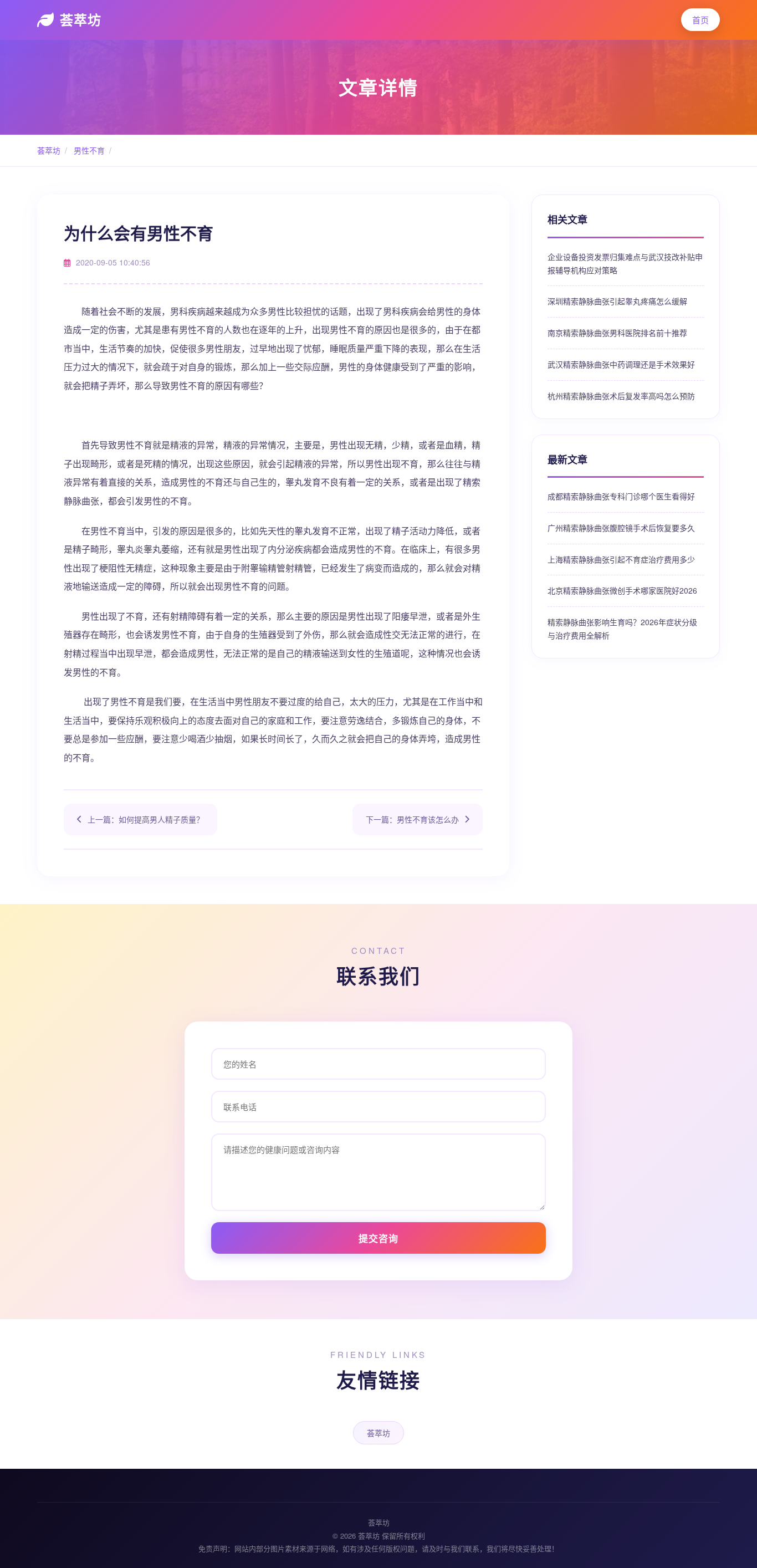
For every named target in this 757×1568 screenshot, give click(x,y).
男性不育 (88, 150)
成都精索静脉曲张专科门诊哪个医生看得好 (621, 496)
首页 (700, 19)
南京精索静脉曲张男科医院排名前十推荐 (617, 332)
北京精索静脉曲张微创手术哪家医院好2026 (622, 590)
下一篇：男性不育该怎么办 (412, 819)
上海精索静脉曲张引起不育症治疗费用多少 (621, 559)
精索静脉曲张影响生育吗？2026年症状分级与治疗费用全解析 (622, 628)
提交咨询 (378, 1238)
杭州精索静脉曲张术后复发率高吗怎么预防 (621, 395)
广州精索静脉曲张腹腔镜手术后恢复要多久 (621, 527)
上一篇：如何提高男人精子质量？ (146, 819)
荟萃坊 (80, 19)
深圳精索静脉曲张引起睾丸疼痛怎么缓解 (617, 301)
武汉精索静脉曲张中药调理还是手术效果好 (621, 364)
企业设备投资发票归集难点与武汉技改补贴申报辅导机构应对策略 (625, 263)
